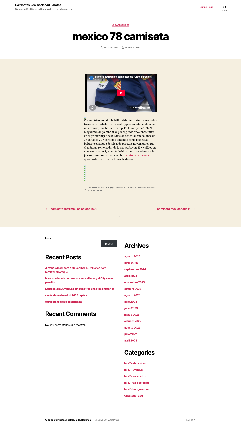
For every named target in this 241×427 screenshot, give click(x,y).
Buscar (48, 238)
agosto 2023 (132, 295)
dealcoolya (113, 47)
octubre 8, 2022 (132, 47)
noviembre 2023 (134, 282)
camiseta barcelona (137, 155)
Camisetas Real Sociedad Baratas (38, 5)
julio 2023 (130, 301)
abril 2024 (130, 275)
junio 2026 (131, 263)
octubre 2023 (132, 288)
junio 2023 (131, 308)
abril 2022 (130, 340)
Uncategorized (120, 25)
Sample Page (206, 7)
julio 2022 (130, 334)
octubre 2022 (132, 321)
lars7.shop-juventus (136, 389)
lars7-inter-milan (134, 363)
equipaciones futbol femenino (122, 187)
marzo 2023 (131, 314)
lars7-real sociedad (136, 382)
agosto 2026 (132, 256)
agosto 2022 (132, 327)
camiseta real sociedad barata (63, 301)
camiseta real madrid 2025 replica (66, 295)
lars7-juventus (133, 369)
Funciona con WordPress (106, 420)
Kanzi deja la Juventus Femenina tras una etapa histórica (79, 288)
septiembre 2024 (135, 269)
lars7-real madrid (135, 376)
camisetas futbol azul (97, 187)
